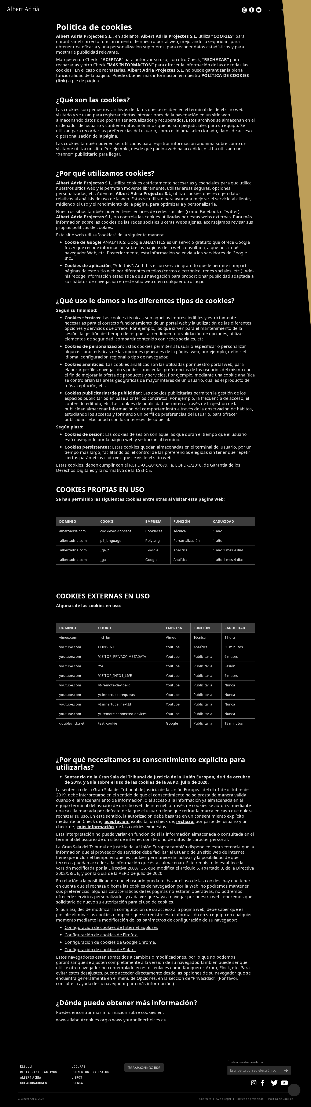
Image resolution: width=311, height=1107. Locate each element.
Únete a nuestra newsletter (245, 1062)
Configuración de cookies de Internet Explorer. (111, 927)
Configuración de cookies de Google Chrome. (110, 942)
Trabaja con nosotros (144, 1067)
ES (276, 10)
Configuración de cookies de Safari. (100, 949)
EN (269, 10)
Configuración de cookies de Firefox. (101, 935)
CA (283, 10)
